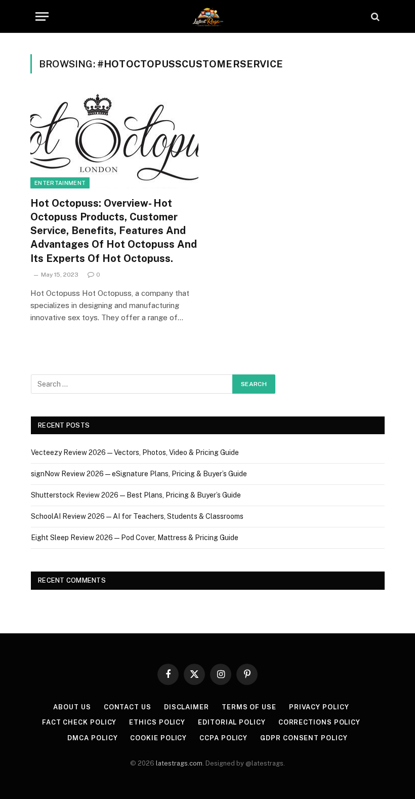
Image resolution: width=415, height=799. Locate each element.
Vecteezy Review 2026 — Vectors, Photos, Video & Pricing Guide (135, 452)
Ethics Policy (157, 722)
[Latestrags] (207, 16)
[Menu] (42, 16)
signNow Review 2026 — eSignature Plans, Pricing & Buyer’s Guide (139, 474)
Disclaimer (186, 707)
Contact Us (127, 707)
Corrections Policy (319, 722)
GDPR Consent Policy (303, 738)
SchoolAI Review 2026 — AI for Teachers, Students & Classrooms (137, 516)
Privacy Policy (319, 707)
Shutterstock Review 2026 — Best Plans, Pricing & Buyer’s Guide (136, 495)
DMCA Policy (92, 738)
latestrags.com (179, 763)
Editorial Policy (232, 722)
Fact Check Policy (79, 722)
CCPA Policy (223, 738)
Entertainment (60, 183)
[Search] (374, 16)
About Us (72, 707)
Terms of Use (249, 707)
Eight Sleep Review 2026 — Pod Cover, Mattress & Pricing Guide (134, 538)
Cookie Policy (158, 738)
